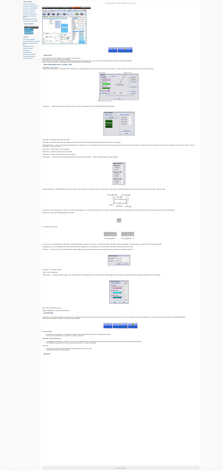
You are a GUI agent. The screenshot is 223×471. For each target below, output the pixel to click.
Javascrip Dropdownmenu (29, 56)
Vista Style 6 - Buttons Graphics (30, 20)
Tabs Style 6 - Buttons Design (30, 13)
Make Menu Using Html (28, 46)
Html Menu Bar (26, 50)
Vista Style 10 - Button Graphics (30, 5)
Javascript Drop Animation (29, 54)
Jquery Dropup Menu (28, 48)
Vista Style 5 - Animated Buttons (30, 7)
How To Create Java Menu (29, 39)
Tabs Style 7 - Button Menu (29, 3)
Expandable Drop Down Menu (30, 18)
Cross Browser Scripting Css (120, 468)
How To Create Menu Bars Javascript (31, 41)
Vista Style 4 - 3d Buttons (29, 11)
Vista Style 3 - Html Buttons (29, 9)
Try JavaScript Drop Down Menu (72, 318)
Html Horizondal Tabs (28, 58)
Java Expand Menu (27, 52)
